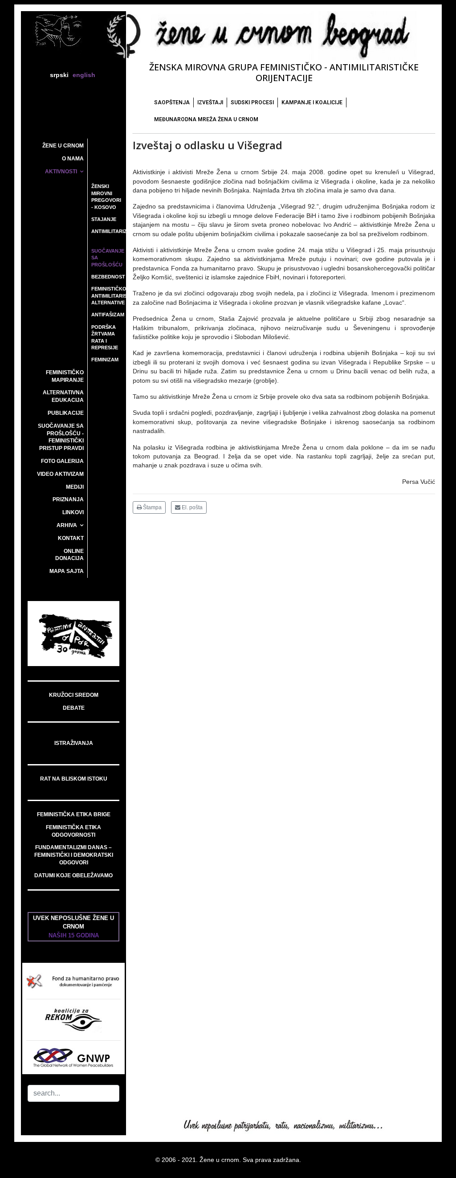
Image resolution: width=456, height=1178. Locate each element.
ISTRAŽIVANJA (73, 743)
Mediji (75, 487)
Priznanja (68, 499)
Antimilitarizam (108, 231)
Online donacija (69, 555)
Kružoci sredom (73, 695)
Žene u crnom (63, 146)
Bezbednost (108, 276)
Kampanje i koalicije (311, 102)
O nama (73, 158)
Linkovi (73, 512)
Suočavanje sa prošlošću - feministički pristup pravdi (61, 437)
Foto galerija (62, 461)
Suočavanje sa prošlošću (107, 257)
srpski (59, 75)
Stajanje (103, 219)
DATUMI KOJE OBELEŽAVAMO (73, 875)
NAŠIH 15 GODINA (74, 935)
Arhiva (67, 525)
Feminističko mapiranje (65, 376)
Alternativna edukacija (63, 396)
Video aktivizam (60, 474)
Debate (74, 708)
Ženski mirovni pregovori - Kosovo (106, 196)
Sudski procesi (252, 102)
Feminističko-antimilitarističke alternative (108, 295)
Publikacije (66, 413)
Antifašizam (107, 314)
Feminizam (104, 359)
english (84, 75)
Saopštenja (172, 102)
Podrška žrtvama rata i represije (104, 337)
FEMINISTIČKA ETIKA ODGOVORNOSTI (73, 831)
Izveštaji (210, 102)
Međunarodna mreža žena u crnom (206, 119)
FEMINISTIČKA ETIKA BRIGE (73, 814)
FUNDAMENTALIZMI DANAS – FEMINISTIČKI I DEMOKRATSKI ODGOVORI (73, 855)
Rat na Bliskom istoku (73, 779)
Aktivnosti (61, 171)
